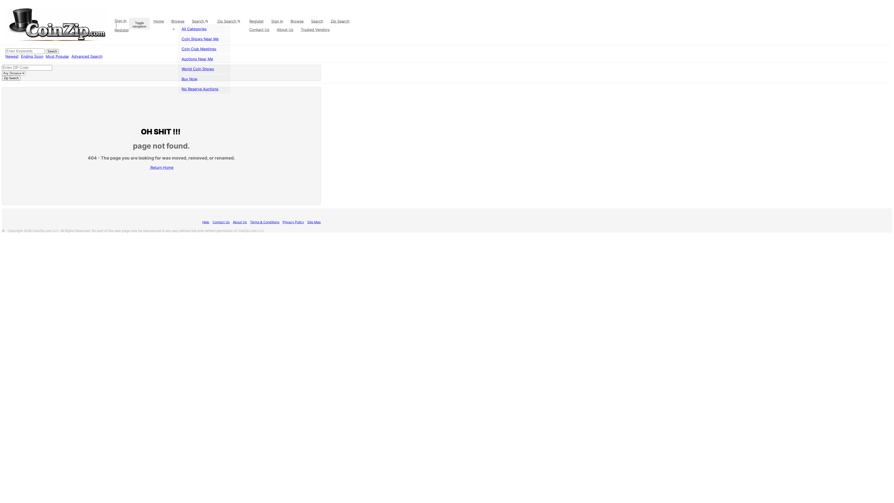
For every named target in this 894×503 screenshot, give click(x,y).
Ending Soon (32, 56)
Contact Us (221, 222)
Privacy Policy (293, 222)
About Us (240, 222)
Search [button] (198, 21)
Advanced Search (86, 56)
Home (158, 21)
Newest (12, 56)
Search (317, 21)
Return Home (161, 167)
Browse (177, 21)
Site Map (314, 222)
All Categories (194, 29)
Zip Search (227, 21)
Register (122, 30)
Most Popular (57, 56)
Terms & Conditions (264, 222)
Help (205, 222)
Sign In (120, 20)
